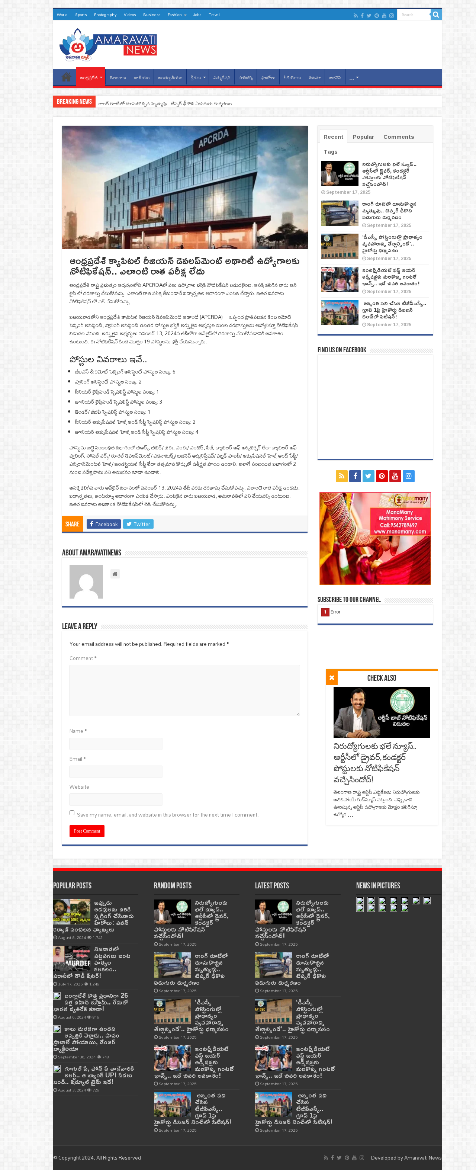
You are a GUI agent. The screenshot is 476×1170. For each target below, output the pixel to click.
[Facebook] (362, 15)
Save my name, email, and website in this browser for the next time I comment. (168, 815)
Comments (398, 136)
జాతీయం (142, 77)
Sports (81, 14)
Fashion (175, 14)
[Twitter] (369, 15)
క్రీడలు (196, 77)
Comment (83, 658)
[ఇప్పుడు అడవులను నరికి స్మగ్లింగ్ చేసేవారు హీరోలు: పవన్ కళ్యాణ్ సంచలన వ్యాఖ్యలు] (71, 911)
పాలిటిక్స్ (246, 77)
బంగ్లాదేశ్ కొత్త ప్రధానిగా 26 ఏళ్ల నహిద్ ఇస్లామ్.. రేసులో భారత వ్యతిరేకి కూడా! (91, 1002)
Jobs (197, 14)
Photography (105, 14)
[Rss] (355, 15)
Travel (214, 14)
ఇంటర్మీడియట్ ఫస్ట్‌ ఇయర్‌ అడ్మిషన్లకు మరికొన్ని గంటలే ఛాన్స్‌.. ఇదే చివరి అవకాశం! (391, 277)
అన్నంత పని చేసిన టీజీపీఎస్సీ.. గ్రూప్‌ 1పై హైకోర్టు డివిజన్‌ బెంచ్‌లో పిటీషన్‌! (394, 310)
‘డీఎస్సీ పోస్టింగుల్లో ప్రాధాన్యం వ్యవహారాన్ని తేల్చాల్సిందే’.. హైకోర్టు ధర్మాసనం (392, 243)
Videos (130, 14)
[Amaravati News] (110, 43)
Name (78, 731)
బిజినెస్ (335, 77)
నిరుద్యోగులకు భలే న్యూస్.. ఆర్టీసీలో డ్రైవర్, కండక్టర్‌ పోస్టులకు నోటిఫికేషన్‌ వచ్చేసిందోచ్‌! (389, 173)
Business (151, 14)
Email (78, 759)
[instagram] (392, 15)
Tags (331, 151)
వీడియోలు (292, 77)
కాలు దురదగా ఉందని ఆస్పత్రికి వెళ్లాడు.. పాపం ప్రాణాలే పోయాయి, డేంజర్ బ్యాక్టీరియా (86, 1038)
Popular (363, 136)
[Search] (436, 14)
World (62, 14)
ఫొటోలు (268, 77)
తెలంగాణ (118, 77)
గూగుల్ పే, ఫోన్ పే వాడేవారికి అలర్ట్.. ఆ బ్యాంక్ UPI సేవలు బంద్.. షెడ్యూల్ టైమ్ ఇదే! (93, 1075)
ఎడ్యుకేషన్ (222, 77)
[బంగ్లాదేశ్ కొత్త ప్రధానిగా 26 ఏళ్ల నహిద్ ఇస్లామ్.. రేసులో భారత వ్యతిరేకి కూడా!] (57, 996)
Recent (334, 136)
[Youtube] (384, 15)
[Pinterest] (377, 15)
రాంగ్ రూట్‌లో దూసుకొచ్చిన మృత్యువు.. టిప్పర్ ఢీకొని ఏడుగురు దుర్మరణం (165, 103)
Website (79, 787)
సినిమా (315, 77)
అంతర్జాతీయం (170, 77)
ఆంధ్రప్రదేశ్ (89, 77)
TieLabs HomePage (66, 76)
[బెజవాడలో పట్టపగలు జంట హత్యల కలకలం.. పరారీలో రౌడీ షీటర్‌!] (71, 958)
